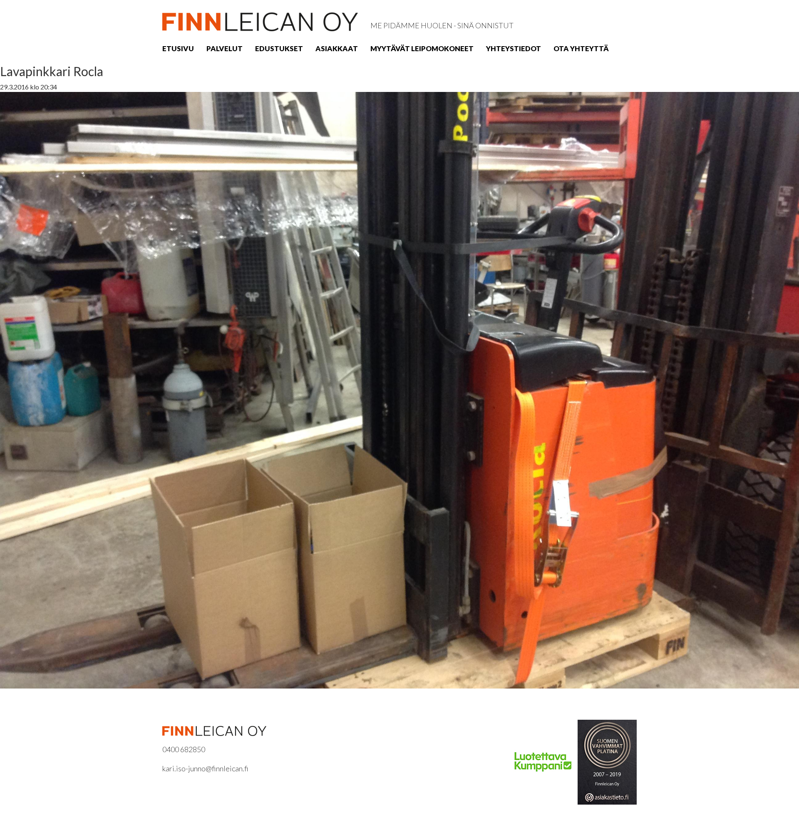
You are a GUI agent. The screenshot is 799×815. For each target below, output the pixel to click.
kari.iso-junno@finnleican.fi (205, 768)
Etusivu (178, 48)
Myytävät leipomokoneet (422, 48)
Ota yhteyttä (581, 48)
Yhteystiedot (513, 48)
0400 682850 (183, 749)
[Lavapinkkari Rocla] (399, 389)
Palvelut (224, 48)
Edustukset (279, 48)
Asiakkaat (336, 48)
